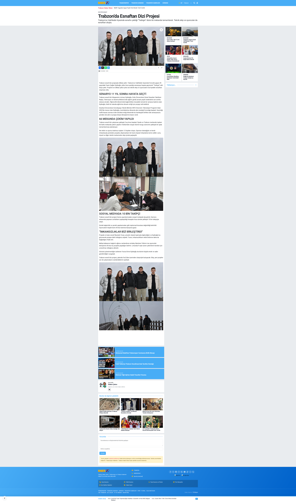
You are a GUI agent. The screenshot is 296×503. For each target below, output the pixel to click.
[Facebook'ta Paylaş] (100, 67)
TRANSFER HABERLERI (153, 3)
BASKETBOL (126, 492)
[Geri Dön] (4, 498)
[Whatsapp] (190, 472)
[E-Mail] (109, 389)
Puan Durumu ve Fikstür (156, 482)
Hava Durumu (105, 482)
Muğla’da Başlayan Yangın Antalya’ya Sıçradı (188, 78)
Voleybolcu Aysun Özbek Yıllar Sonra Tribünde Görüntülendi (133, 8)
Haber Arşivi (129, 485)
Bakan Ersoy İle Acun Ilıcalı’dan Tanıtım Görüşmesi (151, 412)
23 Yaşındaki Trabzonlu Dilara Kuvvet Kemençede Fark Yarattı (151, 429)
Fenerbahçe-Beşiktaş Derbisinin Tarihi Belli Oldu (173, 78)
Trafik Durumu (129, 482)
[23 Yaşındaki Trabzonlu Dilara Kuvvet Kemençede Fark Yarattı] (153, 421)
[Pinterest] (176, 472)
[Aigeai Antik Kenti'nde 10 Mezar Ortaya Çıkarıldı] (109, 404)
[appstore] (177, 475)
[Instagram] (179, 472)
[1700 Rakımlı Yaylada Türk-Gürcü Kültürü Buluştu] (131, 421)
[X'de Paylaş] (102, 67)
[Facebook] (170, 472)
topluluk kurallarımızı (114, 458)
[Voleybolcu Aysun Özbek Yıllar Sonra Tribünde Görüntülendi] (173, 50)
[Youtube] (184, 472)
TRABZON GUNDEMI (137, 3)
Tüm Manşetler (179, 482)
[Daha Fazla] (108, 67)
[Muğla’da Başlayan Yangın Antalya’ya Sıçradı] (190, 68)
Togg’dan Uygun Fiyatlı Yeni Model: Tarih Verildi (189, 41)
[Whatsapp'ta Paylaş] (105, 67)
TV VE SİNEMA (118, 492)
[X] (173, 472)
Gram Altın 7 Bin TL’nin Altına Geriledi (173, 40)
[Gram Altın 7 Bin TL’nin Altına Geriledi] (173, 31)
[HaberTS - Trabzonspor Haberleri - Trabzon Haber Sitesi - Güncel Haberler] (104, 2)
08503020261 (137, 473)
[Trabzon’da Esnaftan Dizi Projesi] (131, 46)
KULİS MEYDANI (150, 490)
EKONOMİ (169, 38)
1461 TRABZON (102, 492)
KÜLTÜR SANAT (102, 12)
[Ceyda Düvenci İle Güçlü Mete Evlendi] (190, 50)
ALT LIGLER (110, 492)
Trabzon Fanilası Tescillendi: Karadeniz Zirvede (129, 412)
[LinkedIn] (181, 472)
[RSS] (193, 472)
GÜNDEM (165, 3)
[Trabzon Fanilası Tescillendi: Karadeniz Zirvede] (131, 404)
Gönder (103, 453)
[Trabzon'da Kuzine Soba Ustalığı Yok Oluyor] (109, 421)
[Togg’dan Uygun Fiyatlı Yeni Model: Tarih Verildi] (190, 31)
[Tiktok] (187, 472)
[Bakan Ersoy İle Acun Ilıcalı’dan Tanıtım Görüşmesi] (153, 404)
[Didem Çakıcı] (103, 385)
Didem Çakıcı (112, 384)
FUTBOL (169, 74)
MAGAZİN (185, 56)
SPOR (168, 56)
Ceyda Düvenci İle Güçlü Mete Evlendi (188, 58)
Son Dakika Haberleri (106, 485)
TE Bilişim (195, 492)
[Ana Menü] (196, 3)
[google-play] (185, 475)
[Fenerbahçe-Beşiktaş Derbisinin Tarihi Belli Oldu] (173, 68)
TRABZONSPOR (124, 3)
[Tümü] (196, 85)
